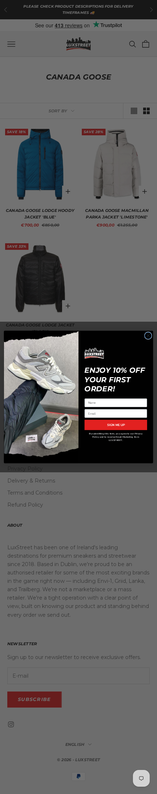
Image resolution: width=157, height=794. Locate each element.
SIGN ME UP (116, 425)
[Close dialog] (148, 335)
